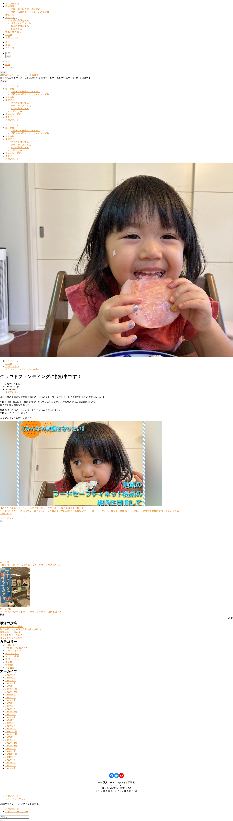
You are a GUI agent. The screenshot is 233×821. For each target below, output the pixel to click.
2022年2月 (10, 751)
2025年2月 (10, 706)
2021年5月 (10, 757)
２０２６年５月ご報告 (11, 638)
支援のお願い (12, 392)
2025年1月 (10, 709)
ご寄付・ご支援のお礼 (16, 648)
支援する (9, 17)
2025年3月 (10, 703)
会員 (7, 45)
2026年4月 (10, 683)
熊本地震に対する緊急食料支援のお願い (20, 629)
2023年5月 (10, 737)
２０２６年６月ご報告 (11, 635)
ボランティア (12, 653)
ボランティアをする (21, 23)
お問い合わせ (12, 37)
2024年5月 (10, 723)
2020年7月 (10, 760)
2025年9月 (10, 695)
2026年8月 (10, 675)
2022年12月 (11, 743)
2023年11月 (11, 734)
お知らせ (9, 645)
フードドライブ (13, 651)
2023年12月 (11, 731)
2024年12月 (11, 712)
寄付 (7, 42)
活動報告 (9, 665)
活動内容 (9, 15)
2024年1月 (10, 729)
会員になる (16, 29)
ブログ (8, 34)
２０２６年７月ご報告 (11, 626)
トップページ (12, 3)
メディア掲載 (12, 656)
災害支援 (9, 668)
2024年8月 (10, 717)
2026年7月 (10, 678)
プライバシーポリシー (16, 799)
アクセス (9, 48)
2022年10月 (11, 746)
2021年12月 (11, 754)
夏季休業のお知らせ (10, 632)
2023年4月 (10, 740)
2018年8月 (10, 768)
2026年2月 (10, 686)
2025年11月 (11, 689)
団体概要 (9, 6)
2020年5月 (10, 763)
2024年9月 (10, 714)
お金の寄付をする (20, 26)
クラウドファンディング (12, 518)
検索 (8, 57)
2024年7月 (10, 720)
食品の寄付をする (20, 20)
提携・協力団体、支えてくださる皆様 (30, 12)
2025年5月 (10, 697)
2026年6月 (10, 680)
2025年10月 (11, 692)
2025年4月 (10, 700)
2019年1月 (10, 765)
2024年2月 (10, 726)
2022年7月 (10, 748)
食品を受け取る (13, 32)
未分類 (8, 662)
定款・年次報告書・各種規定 (25, 9)
